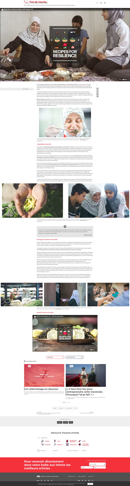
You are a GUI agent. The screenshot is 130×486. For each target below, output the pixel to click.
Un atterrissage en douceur (41, 389)
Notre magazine (82, 476)
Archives (84, 450)
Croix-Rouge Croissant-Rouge (39, 3)
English (65, 422)
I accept (90, 483)
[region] (65, 483)
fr (97, 2)
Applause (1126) (71, 357)
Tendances (44, 438)
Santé (58, 441)
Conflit (84, 441)
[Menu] (105, 3)
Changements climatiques (73, 441)
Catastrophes (73, 444)
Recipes (54, 408)
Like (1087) (50, 357)
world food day (69, 408)
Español (59, 422)
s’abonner (55, 450)
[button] (63, 402)
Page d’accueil (71, 476)
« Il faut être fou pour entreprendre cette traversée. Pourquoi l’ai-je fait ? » (85, 392)
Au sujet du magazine (72, 450)
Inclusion (47, 441)
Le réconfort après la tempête (86, 413)
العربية (71, 422)
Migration (59, 444)
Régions (43, 450)
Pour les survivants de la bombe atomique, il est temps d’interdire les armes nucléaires (49, 413)
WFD (76, 408)
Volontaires (48, 444)
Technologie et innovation (85, 444)
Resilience (61, 408)
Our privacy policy (71, 484)
